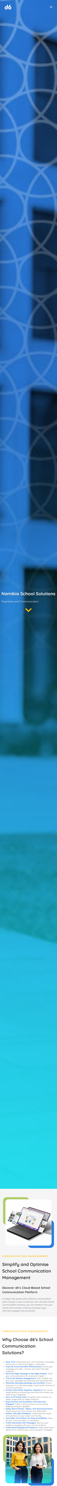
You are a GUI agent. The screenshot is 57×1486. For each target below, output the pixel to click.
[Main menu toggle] (51, 7)
